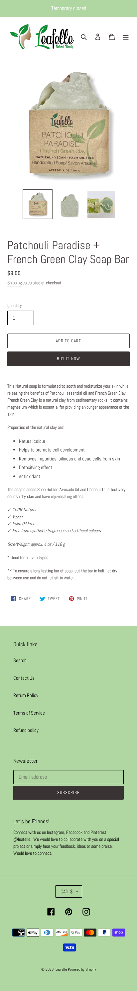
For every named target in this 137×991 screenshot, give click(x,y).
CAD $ (66, 891)
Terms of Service (29, 713)
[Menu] (126, 37)
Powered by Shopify (82, 969)
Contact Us (24, 678)
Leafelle (61, 969)
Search (20, 660)
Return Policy (25, 695)
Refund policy (26, 730)
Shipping (14, 283)
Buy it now (68, 358)
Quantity (14, 305)
